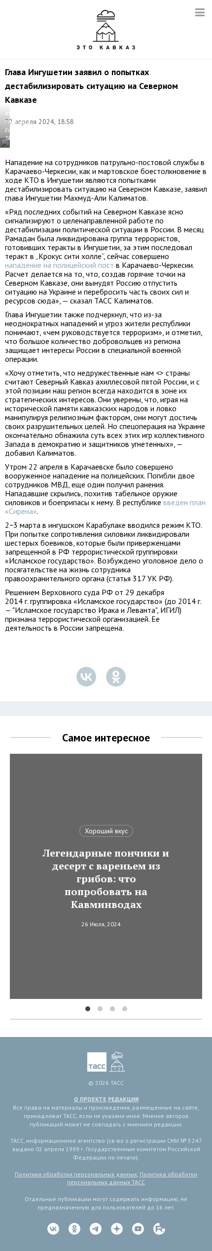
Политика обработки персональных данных (76, 1174)
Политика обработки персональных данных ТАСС (132, 1178)
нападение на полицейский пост (59, 265)
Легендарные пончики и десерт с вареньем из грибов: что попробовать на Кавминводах (106, 879)
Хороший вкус (106, 830)
